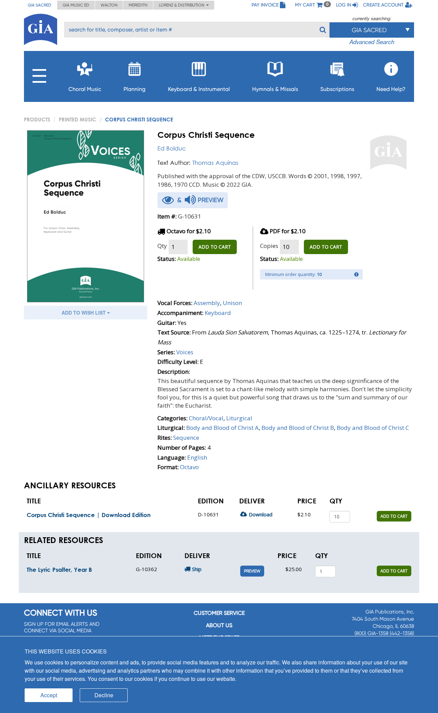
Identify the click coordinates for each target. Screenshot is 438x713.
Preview (252, 571)
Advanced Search (371, 42)
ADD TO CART (214, 246)
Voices (184, 352)
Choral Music (84, 89)
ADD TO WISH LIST (84, 312)
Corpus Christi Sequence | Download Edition (89, 515)
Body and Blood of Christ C (373, 428)
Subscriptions (337, 89)
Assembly (207, 303)
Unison (232, 303)
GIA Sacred (39, 5)
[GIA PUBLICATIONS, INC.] (40, 28)
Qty (162, 246)
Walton (109, 5)
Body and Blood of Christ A (222, 428)
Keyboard (218, 313)
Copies (269, 246)
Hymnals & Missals (275, 89)
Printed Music (77, 119)
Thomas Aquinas (215, 162)
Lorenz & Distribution (182, 5)
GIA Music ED (76, 5)
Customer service (219, 613)
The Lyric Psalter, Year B (59, 569)
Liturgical (239, 418)
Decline (103, 695)
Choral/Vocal (206, 418)
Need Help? (390, 89)
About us (219, 625)
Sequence (186, 437)
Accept (48, 695)
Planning (134, 89)
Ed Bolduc (171, 148)
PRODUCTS (37, 119)
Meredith (138, 5)
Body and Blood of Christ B (297, 428)
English (197, 457)
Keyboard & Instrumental (199, 89)
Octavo (189, 467)
